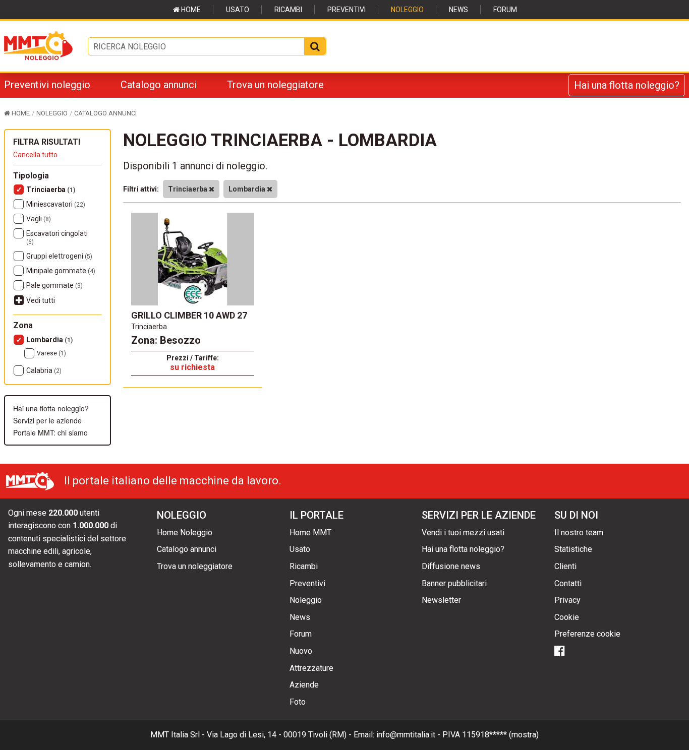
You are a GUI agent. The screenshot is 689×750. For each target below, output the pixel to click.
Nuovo (301, 651)
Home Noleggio (184, 532)
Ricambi (288, 10)
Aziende (304, 685)
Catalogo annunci (159, 85)
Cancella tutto (35, 155)
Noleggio (407, 10)
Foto (298, 702)
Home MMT (310, 532)
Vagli (38, 219)
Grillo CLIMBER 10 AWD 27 (189, 315)
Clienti (565, 566)
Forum (505, 10)
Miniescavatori (55, 204)
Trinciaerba (50, 189)
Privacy (567, 600)
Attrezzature (311, 668)
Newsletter (441, 600)
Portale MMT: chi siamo (50, 432)
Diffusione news (451, 566)
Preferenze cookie (587, 634)
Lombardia (49, 340)
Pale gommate (54, 285)
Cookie (566, 617)
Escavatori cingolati (57, 237)
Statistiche (573, 549)
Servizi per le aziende (47, 420)
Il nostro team (578, 532)
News (458, 10)
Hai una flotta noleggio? (626, 85)
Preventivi (346, 10)
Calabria (44, 370)
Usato (237, 10)
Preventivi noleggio (47, 85)
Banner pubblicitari (454, 583)
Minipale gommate (60, 271)
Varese (51, 353)
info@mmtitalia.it (405, 734)
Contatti (568, 583)
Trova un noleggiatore (275, 85)
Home (190, 10)
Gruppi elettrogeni (59, 256)
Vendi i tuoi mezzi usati (463, 532)
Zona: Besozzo (166, 340)
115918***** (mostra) (500, 734)
